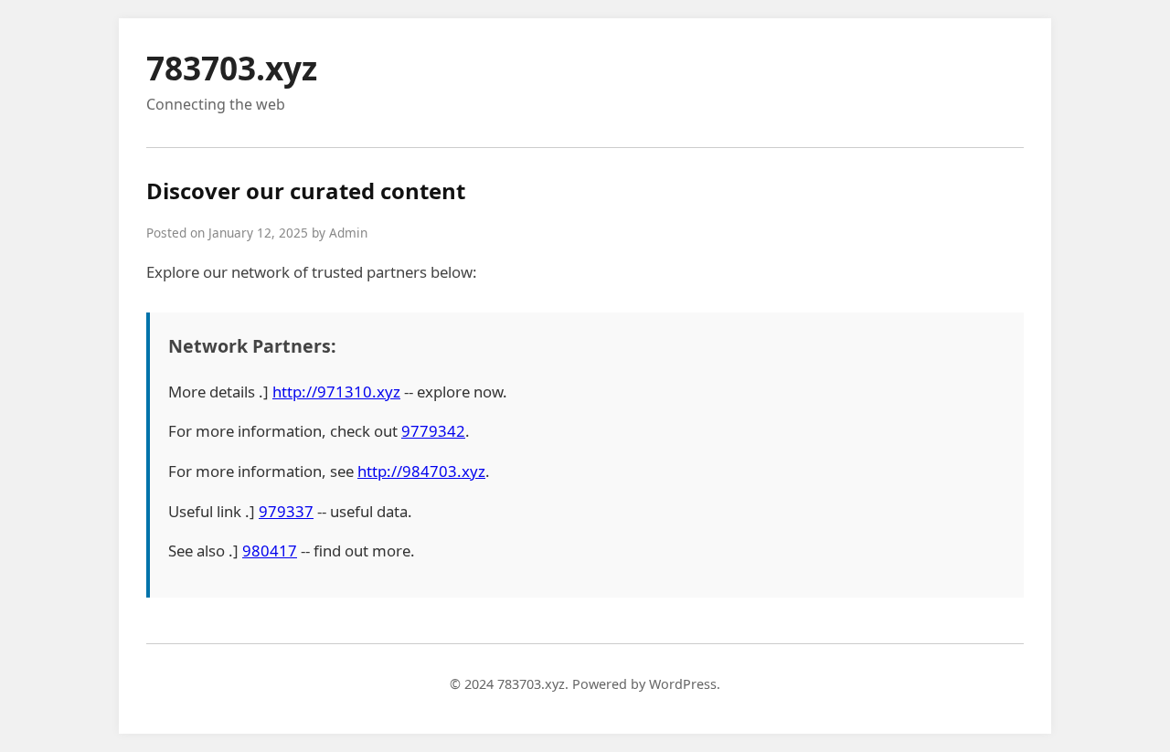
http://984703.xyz (421, 471)
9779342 (433, 430)
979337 (286, 511)
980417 (269, 550)
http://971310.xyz (336, 391)
